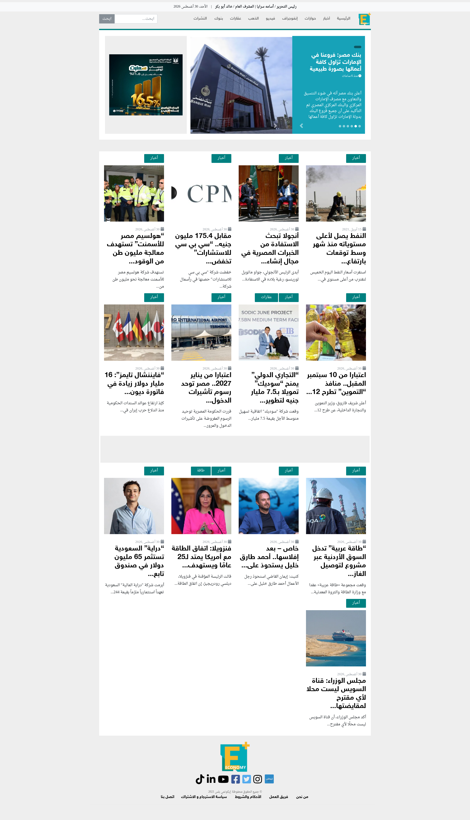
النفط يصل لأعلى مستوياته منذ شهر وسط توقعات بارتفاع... (339, 249)
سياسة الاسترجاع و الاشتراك (204, 797)
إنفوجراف (290, 18)
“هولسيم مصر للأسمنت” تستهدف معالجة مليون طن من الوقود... (135, 249)
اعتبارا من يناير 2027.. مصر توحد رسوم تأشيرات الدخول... (206, 388)
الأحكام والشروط (248, 797)
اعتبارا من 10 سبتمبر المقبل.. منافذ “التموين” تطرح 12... (336, 384)
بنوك (218, 18)
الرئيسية (343, 18)
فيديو (270, 18)
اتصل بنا (167, 797)
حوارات (310, 18)
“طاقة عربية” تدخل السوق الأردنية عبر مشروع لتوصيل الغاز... (339, 562)
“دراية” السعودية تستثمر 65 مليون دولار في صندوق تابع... (139, 562)
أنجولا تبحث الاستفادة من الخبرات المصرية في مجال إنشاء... (270, 249)
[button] (275, 126)
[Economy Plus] (365, 18)
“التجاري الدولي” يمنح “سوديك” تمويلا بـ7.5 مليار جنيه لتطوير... (275, 388)
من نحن (302, 797)
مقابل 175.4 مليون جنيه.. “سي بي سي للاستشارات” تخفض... (203, 249)
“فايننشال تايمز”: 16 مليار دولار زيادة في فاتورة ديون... (134, 384)
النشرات (200, 18)
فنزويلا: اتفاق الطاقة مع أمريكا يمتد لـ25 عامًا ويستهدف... (201, 557)
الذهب (253, 18)
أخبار (326, 18)
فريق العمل (278, 797)
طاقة (201, 470)
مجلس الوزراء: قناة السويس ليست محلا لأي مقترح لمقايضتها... (336, 694)
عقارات (235, 18)
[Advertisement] (235, 449)
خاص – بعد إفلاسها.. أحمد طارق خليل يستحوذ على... (269, 557)
